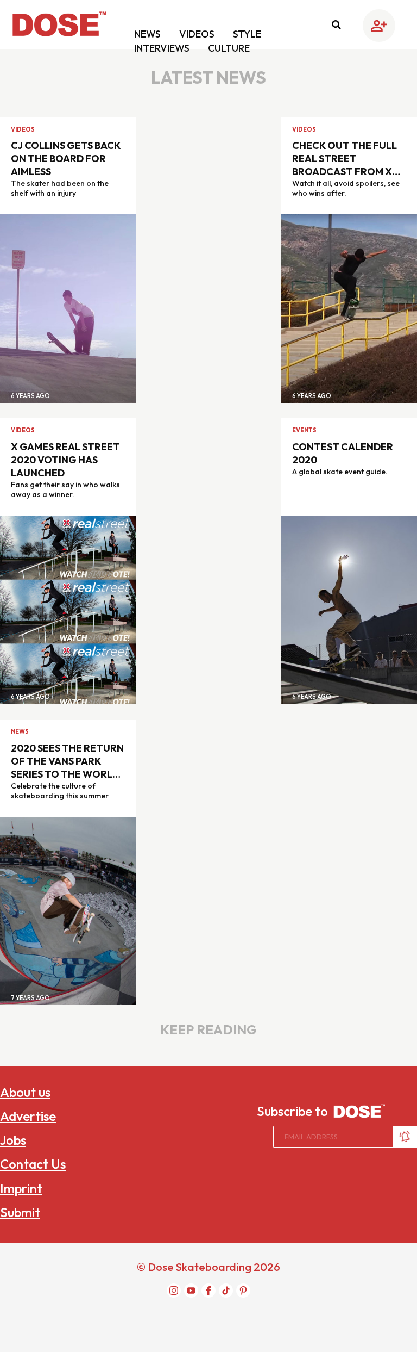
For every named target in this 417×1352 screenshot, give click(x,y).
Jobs (13, 1140)
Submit (20, 1212)
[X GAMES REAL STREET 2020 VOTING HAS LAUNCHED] (68, 608)
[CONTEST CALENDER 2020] (349, 608)
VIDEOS (198, 34)
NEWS (148, 34)
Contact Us (33, 1164)
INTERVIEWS (163, 48)
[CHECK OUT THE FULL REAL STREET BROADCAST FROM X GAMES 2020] (349, 307)
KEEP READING (208, 1029)
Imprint (21, 1188)
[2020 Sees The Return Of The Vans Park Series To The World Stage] (68, 910)
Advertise (28, 1116)
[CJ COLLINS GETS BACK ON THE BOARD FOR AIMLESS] (68, 307)
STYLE (247, 34)
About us (25, 1092)
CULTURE (229, 48)
